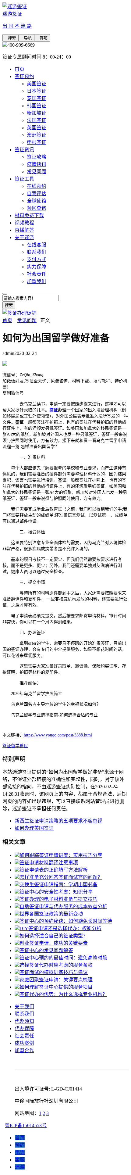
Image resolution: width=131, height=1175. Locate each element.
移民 (23, 745)
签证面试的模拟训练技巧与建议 (53, 972)
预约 (20, 1145)
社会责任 (36, 274)
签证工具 (24, 178)
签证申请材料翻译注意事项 (48, 862)
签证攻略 (36, 156)
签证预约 (24, 76)
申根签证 (36, 142)
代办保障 (24, 1028)
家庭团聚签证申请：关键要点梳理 (56, 979)
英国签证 (36, 127)
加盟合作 (24, 1050)
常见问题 (36, 171)
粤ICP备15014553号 (26, 1125)
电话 (20, 1152)
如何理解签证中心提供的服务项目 (56, 987)
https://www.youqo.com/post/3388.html (58, 735)
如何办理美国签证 (34, 828)
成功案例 (24, 1043)
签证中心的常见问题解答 (46, 950)
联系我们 (36, 252)
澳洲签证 (36, 135)
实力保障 (36, 266)
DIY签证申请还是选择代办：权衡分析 (60, 928)
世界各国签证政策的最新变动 (51, 913)
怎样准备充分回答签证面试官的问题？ (60, 877)
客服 (42, 38)
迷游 (20, 1167)
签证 (53, 410)
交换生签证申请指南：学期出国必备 (58, 884)
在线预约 (36, 186)
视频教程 (24, 222)
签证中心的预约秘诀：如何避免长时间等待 (65, 921)
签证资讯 (24, 149)
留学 (15, 745)
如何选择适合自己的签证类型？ (53, 935)
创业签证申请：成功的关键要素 (53, 943)
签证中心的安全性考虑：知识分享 (56, 891)
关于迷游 (24, 237)
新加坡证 (36, 113)
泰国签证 (36, 98)
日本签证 (36, 91)
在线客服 (36, 244)
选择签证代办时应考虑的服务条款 (56, 965)
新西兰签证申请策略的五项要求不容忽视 (58, 820)
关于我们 (24, 1006)
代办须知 (24, 1021)
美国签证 (36, 83)
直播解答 (24, 230)
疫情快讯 (36, 164)
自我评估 (36, 193)
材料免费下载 (29, 215)
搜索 (10, 38)
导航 (26, 38)
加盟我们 (36, 281)
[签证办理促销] (19, 313)
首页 (19, 69)
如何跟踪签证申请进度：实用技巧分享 (60, 855)
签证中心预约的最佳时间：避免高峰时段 (63, 957)
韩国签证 (36, 105)
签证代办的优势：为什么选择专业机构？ (63, 994)
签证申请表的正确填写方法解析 (53, 869)
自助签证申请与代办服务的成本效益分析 (63, 906)
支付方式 (36, 259)
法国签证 (36, 120)
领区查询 (36, 208)
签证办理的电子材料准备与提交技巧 (58, 899)
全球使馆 (36, 200)
